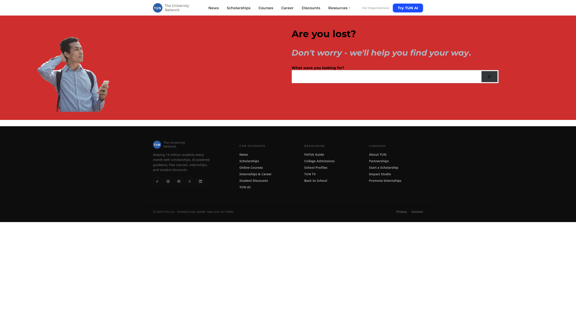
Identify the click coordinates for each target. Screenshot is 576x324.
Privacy (401, 212)
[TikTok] (157, 181)
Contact (417, 212)
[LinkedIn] (200, 181)
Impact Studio (380, 174)
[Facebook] (179, 181)
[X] (189, 181)
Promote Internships (385, 180)
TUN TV (310, 174)
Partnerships (379, 161)
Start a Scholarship (383, 167)
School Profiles (315, 167)
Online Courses (251, 167)
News (213, 8)
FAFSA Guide (314, 154)
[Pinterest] (168, 181)
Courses (266, 8)
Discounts (311, 8)
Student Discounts (253, 180)
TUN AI (244, 187)
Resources (339, 8)
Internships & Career (255, 174)
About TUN (377, 154)
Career (287, 8)
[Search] (489, 76)
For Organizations (375, 8)
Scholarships (238, 8)
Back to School (315, 180)
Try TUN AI (408, 8)
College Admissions (319, 161)
